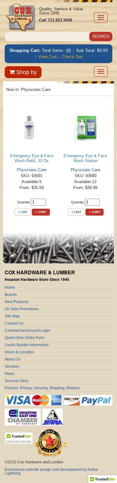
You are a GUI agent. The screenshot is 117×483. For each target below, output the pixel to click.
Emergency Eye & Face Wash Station (85, 158)
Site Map (12, 316)
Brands (11, 294)
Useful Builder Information (27, 345)
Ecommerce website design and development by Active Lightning (51, 471)
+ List (22, 212)
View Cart (47, 56)
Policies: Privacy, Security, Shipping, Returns (42, 388)
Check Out (72, 56)
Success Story (17, 381)
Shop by (26, 72)
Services (12, 366)
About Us (12, 359)
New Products (16, 302)
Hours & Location (19, 352)
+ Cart (40, 212)
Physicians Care (31, 169)
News (9, 373)
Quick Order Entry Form (24, 338)
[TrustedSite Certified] (19, 438)
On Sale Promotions (22, 309)
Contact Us (14, 323)
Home (10, 287)
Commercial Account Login (27, 330)
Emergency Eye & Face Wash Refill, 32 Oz (31, 158)
